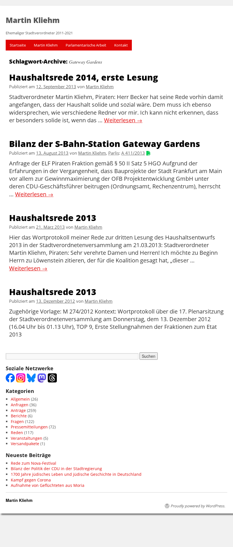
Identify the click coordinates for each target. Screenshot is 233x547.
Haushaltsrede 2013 (52, 217)
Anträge (18, 410)
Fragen (17, 421)
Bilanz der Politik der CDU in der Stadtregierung (56, 468)
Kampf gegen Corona (31, 480)
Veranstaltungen (26, 438)
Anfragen (19, 404)
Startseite (18, 45)
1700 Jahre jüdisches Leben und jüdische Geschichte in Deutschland (76, 474)
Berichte (19, 415)
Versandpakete (25, 443)
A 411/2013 (133, 153)
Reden (17, 432)
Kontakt (121, 45)
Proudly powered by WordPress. (197, 506)
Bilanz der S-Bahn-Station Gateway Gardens (104, 143)
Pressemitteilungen (29, 427)
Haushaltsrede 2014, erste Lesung (83, 77)
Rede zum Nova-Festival (33, 463)
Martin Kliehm (46, 45)
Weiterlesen (123, 120)
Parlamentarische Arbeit (86, 45)
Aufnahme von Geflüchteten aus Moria (47, 485)
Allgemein (20, 399)
